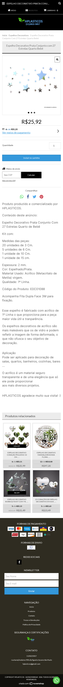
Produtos (31, 611)
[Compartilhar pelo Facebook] (28, 197)
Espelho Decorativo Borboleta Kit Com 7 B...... (16, 500)
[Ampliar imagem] (57, 59)
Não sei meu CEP (9, 180)
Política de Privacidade (31, 624)
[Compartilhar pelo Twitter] (34, 197)
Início (4, 35)
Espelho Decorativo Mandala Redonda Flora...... (46, 455)
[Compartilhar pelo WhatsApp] (21, 197)
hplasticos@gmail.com (31, 664)
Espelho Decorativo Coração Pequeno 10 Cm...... (17, 455)
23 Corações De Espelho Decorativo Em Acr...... (46, 500)
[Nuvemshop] (31, 684)
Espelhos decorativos (19, 35)
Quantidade (7, 145)
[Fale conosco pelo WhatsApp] (56, 680)
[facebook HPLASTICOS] (19, 562)
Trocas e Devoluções (31, 620)
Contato (31, 616)
